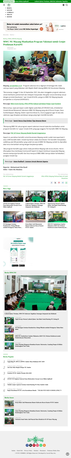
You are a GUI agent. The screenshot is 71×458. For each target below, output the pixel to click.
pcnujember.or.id (16, 86)
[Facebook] (27, 445)
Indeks (13, 450)
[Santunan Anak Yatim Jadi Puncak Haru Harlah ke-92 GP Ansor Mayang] (9, 420)
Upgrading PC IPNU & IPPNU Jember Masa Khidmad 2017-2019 (25, 361)
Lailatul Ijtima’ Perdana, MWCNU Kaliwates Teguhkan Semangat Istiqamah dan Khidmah (35, 205)
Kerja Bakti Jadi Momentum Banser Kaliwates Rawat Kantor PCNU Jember (35, 225)
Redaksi (36, 450)
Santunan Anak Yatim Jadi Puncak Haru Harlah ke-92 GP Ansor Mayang (36, 419)
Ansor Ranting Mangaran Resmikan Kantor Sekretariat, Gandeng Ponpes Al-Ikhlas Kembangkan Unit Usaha (38, 345)
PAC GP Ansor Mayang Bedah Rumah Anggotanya (28, 133)
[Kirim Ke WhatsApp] (66, 182)
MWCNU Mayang (17, 39)
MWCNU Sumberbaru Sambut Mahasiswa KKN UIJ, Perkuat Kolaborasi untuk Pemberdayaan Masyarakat (57, 225)
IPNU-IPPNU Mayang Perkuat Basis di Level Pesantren (54, 176)
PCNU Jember (10, 47)
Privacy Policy (28, 450)
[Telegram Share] (62, 182)
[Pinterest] (34, 445)
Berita (5, 39)
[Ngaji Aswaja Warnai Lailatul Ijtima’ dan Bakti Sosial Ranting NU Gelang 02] (58, 196)
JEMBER (23, 453)
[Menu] (4, 4)
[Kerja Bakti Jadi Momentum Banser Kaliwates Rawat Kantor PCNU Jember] (36, 216)
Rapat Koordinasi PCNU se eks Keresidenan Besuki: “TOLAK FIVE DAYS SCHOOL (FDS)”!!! (34, 390)
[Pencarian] (67, 4)
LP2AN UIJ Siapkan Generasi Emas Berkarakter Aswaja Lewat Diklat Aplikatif (12, 205)
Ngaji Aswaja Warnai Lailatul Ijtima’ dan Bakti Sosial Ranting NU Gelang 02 (57, 205)
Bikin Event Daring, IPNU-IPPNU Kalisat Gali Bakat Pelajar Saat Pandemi (36, 104)
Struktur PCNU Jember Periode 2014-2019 (19, 373)
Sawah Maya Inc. (51, 453)
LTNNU (9, 39)
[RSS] (44, 445)
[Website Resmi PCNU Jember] (8, 4)
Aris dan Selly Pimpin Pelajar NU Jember (19, 367)
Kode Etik (20, 450)
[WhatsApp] (40, 445)
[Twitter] (30, 445)
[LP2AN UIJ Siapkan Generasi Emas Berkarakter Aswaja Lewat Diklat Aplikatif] (13, 196)
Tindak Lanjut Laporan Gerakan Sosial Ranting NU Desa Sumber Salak (27, 384)
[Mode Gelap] (64, 4)
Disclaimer (43, 450)
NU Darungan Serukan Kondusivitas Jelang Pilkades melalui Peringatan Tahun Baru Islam (12, 225)
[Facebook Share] (51, 182)
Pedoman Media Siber (53, 450)
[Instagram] (37, 445)
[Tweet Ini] (55, 182)
